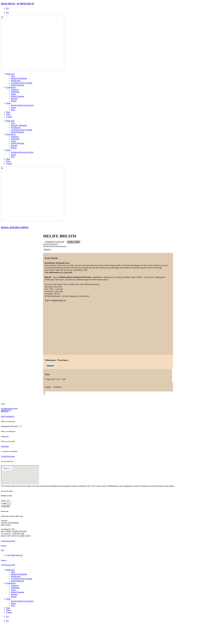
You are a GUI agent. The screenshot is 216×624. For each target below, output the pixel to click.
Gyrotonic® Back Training (21, 83)
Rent (13, 110)
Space (8, 103)
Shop (8, 112)
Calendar (48, 387)
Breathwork (15, 81)
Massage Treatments (19, 78)
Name (3, 501)
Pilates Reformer (17, 85)
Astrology (15, 90)
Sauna (13, 94)
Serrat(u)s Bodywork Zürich (22, 105)
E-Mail (4, 503)
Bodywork (10, 74)
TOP (2, 550)
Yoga (13, 76)
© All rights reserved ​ (14, 555)
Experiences (11, 87)
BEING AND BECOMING (15, 227)
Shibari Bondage (17, 96)
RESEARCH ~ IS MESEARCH (17, 3)
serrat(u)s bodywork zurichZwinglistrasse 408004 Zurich (9, 410)
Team (8, 114)
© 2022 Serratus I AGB (8, 541)
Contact (9, 116)
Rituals (13, 101)
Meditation (15, 92)
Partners (3, 545)
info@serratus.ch (59, 300)
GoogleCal (57, 387)
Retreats (14, 98)
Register (50, 365)
